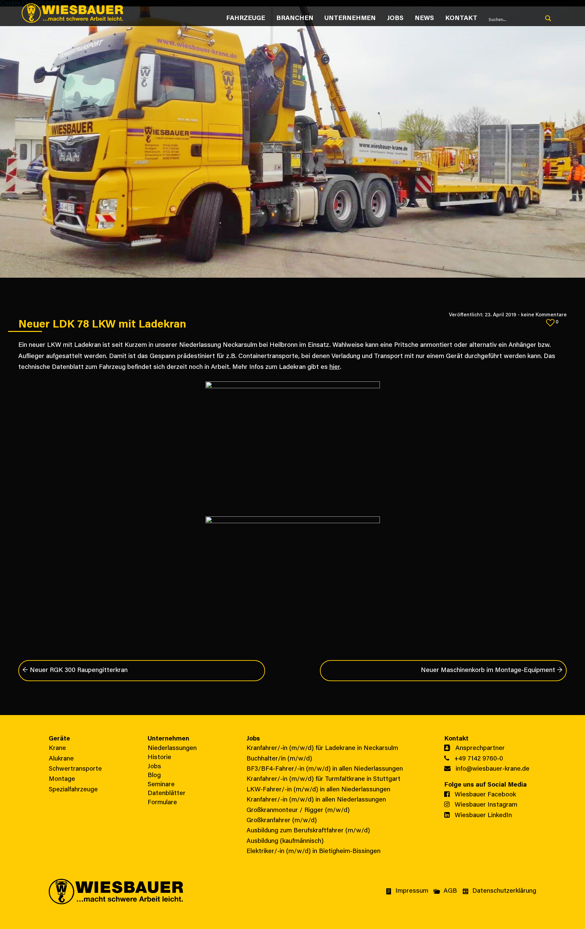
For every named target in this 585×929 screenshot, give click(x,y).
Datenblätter (167, 793)
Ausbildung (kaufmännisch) (285, 841)
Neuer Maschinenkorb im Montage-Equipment (492, 670)
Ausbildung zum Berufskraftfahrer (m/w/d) (308, 831)
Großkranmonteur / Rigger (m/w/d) (298, 810)
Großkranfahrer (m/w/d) (281, 820)
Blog (154, 775)
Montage (62, 779)
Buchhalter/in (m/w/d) (279, 759)
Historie (159, 757)
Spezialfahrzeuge (73, 790)
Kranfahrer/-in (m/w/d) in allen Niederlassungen (316, 800)
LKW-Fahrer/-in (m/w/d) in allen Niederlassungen (318, 790)
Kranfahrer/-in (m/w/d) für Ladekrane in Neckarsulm (322, 748)
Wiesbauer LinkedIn (482, 815)
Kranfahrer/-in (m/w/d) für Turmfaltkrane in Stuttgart (323, 779)
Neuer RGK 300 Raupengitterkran (75, 670)
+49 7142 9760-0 (478, 759)
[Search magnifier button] (548, 18)
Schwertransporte (75, 769)
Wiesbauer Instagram (485, 805)
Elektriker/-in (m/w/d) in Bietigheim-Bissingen (313, 851)
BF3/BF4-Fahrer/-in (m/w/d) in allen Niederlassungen (324, 769)
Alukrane (61, 759)
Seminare (161, 785)
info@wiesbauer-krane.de (491, 769)
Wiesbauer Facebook (484, 795)
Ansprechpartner (479, 748)
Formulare (162, 802)
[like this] (550, 323)
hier (334, 367)
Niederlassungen (172, 748)
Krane (57, 748)
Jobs (154, 767)
